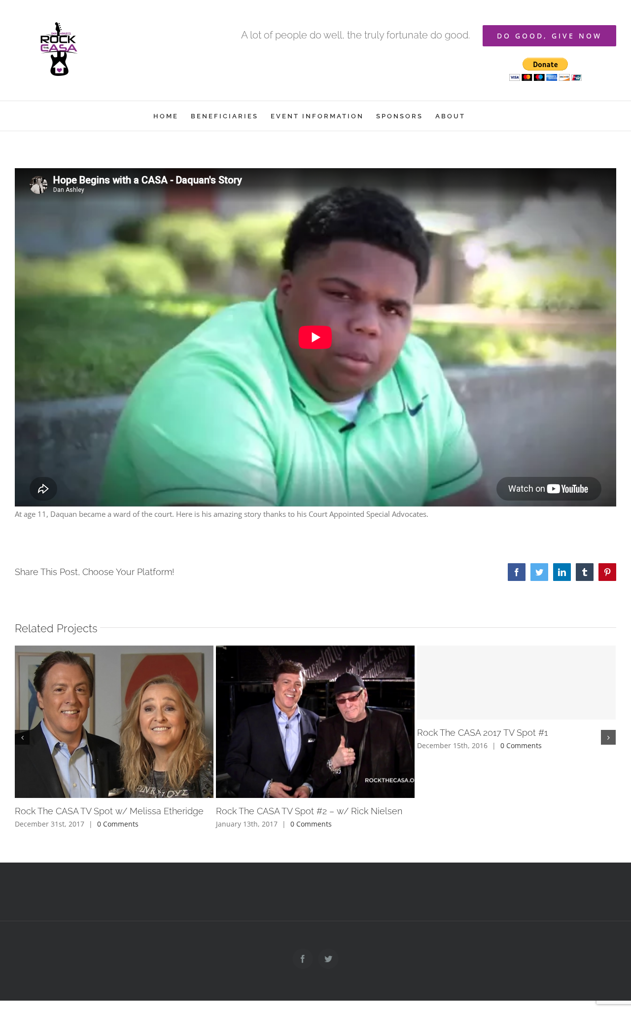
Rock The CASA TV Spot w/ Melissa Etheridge (109, 811)
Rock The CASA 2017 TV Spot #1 (482, 732)
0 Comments (118, 824)
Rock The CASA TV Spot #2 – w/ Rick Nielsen (309, 811)
